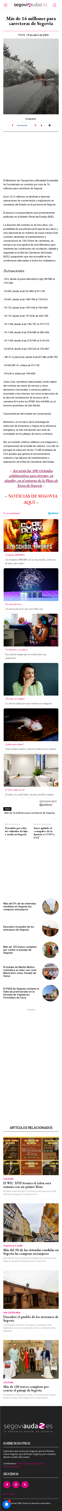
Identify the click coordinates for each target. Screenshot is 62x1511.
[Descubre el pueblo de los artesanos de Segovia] (50, 928)
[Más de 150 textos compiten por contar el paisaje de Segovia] (50, 950)
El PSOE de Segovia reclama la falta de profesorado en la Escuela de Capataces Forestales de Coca (21, 993)
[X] (24, 1484)
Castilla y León (12, 1246)
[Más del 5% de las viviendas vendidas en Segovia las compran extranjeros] (50, 906)
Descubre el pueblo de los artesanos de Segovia (18, 928)
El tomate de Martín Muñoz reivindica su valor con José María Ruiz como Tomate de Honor (19, 972)
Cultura (8, 1179)
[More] (49, 125)
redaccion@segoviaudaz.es (31, 1463)
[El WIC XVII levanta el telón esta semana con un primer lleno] (31, 1155)
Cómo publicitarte (12, 1466)
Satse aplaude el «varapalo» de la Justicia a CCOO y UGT (44, 832)
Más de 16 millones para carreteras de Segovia (29, 813)
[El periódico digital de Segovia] (30, 5)
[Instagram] (16, 1484)
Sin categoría (12, 1313)
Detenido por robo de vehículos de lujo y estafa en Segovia (16, 831)
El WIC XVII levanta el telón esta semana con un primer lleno (27, 1185)
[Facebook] (7, 1484)
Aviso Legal (9, 1493)
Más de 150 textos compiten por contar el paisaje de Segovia (20, 949)
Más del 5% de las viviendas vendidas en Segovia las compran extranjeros (19, 906)
